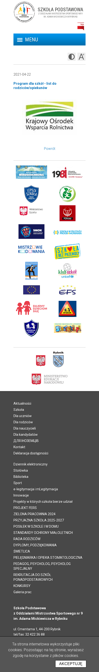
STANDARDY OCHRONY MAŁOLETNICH (43, 533)
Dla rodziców (23, 422)
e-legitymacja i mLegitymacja (35, 489)
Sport (17, 483)
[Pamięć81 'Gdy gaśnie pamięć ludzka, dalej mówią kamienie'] (67, 175)
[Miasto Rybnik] (58, 359)
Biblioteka (20, 477)
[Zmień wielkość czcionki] (81, 57)
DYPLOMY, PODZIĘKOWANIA (35, 545)
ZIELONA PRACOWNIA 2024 (34, 514)
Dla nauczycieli (24, 428)
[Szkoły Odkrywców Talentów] (31, 270)
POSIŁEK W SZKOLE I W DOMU (36, 526)
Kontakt (19, 447)
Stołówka (20, 470)
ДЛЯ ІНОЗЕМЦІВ (26, 441)
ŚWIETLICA (21, 551)
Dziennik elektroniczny (30, 464)
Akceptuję (70, 664)
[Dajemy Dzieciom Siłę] (31, 309)
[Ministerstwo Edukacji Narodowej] (49, 378)
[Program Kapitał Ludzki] (67, 289)
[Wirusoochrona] (31, 175)
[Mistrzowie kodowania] (31, 251)
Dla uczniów (22, 416)
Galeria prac (22, 592)
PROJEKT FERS (25, 508)
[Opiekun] (67, 309)
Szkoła (18, 410)
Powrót (49, 149)
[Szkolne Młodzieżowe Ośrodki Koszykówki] (31, 232)
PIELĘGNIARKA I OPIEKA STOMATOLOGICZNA (47, 558)
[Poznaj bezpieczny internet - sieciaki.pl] (67, 328)
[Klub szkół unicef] (67, 270)
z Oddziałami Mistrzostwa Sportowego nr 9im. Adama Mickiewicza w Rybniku (60, 13)
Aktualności (22, 403)
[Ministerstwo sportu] (31, 213)
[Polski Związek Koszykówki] (67, 213)
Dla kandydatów (25, 435)
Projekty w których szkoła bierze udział (43, 502)
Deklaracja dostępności (30, 453)
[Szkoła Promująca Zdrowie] (67, 194)
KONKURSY (22, 586)
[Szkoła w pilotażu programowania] (67, 232)
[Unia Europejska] (31, 289)
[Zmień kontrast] (72, 57)
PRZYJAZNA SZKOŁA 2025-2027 (38, 520)
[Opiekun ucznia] (31, 328)
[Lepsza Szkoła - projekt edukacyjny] (31, 194)
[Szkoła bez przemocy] (67, 251)
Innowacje (21, 495)
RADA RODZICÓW (26, 539)
